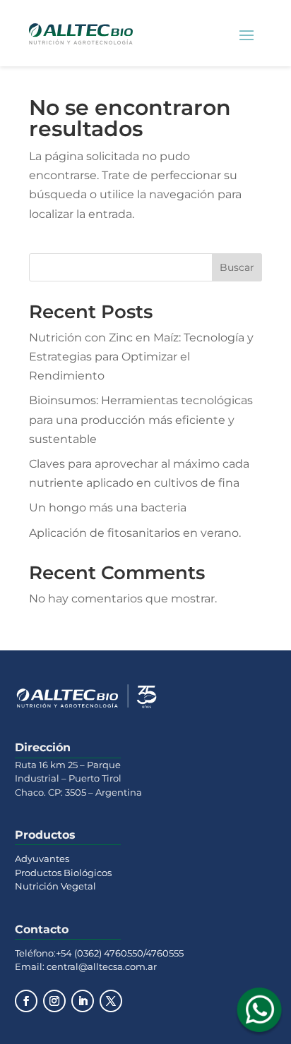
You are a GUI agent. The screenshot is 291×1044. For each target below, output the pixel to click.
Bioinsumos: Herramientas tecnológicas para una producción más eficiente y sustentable (141, 419)
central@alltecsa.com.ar (100, 966)
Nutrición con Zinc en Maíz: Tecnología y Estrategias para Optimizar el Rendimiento (141, 356)
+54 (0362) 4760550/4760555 (120, 953)
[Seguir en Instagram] (54, 1001)
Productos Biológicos (63, 872)
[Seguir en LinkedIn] (82, 1001)
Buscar (237, 267)
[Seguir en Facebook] (26, 1001)
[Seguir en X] (111, 1001)
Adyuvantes (42, 858)
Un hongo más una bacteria (107, 507)
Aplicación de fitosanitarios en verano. (135, 533)
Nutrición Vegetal (55, 886)
